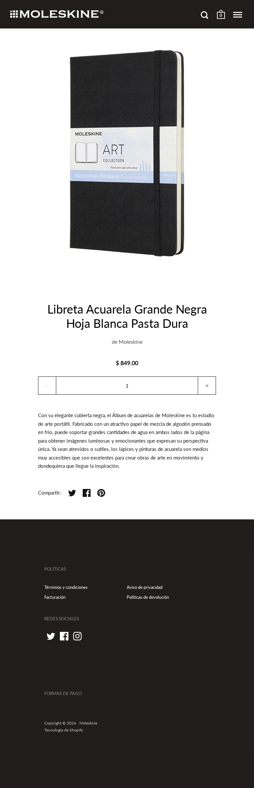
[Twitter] (51, 636)
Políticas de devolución (148, 597)
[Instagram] (77, 636)
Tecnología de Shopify (63, 729)
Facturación (54, 597)
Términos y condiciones (66, 587)
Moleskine (131, 341)
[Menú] (237, 15)
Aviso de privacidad (144, 587)
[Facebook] (64, 636)
